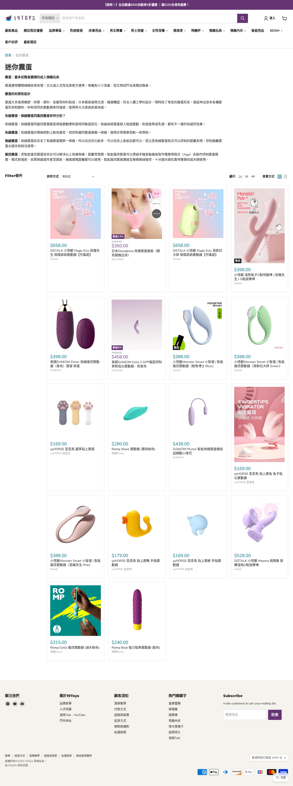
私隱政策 (120, 732)
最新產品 (11, 30)
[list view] (285, 176)
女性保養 (159, 30)
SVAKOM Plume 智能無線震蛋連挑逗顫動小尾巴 (198, 451)
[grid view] (279, 176)
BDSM (275, 30)
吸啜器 (173, 709)
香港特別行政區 (267, 758)
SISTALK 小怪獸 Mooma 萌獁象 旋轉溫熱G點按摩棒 (258, 563)
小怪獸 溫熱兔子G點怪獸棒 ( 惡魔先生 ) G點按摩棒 (259, 277)
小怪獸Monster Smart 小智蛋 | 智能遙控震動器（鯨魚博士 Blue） (198, 364)
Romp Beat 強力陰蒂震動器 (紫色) (136, 647)
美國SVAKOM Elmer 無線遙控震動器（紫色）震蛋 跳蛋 (74, 364)
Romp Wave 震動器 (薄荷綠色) (133, 449)
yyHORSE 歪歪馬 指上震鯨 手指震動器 (197, 563)
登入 (272, 18)
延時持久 (175, 732)
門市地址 (66, 721)
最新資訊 (30, 42)
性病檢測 (76, 30)
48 (253, 176)
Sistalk (54, 259)
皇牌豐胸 (175, 703)
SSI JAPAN (118, 259)
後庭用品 (257, 30)
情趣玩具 (216, 30)
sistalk (238, 569)
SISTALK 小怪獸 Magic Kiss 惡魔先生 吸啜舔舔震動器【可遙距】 (75, 252)
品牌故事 (66, 703)
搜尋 (7, 756)
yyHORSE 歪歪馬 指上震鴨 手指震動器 (136, 563)
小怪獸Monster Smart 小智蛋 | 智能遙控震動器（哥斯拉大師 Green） (259, 364)
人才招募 (66, 709)
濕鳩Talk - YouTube (72, 715)
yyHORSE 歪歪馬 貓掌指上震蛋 (72, 449)
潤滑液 (178, 30)
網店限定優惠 (33, 30)
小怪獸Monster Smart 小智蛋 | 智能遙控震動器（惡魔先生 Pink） (75, 563)
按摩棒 (173, 715)
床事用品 (95, 30)
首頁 (8, 55)
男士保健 (138, 30)
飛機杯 (196, 30)
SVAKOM (55, 370)
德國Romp (118, 453)
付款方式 (120, 709)
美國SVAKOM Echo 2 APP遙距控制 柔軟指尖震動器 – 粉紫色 (137, 364)
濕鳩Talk (174, 738)
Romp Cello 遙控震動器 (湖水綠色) (74, 647)
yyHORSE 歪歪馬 (60, 453)
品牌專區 (55, 30)
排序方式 (53, 176)
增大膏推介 (176, 726)
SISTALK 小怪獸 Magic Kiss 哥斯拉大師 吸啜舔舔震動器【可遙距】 (197, 252)
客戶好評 (11, 42)
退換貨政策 (121, 715)
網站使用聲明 (84, 756)
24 (240, 176)
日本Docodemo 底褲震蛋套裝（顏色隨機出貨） (136, 253)
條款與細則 (121, 726)
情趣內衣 (237, 30)
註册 (274, 714)
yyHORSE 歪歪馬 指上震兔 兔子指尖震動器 (258, 476)
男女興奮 (116, 30)
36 (246, 176)
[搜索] (242, 18)
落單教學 (120, 703)
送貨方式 (120, 721)
